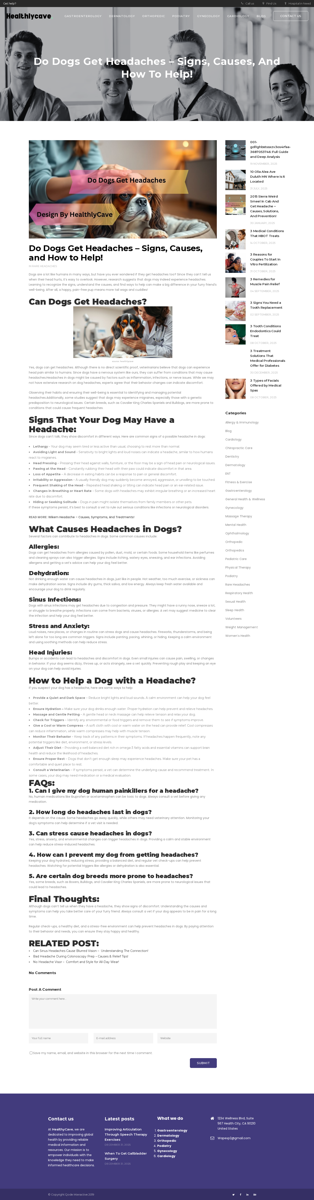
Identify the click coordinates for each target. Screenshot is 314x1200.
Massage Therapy (238, 516)
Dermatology (235, 465)
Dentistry (232, 456)
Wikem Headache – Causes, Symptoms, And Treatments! (91, 517)
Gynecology (234, 508)
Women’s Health (237, 636)
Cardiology (233, 439)
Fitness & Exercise (238, 482)
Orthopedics (234, 550)
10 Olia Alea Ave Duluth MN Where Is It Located (267, 176)
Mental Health (235, 525)
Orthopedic (234, 542)
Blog (228, 431)
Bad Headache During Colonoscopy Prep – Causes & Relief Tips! (80, 956)
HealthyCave (62, 1129)
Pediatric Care (236, 559)
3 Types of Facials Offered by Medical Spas (265, 385)
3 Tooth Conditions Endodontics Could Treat (265, 331)
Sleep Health (234, 610)
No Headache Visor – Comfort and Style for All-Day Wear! (76, 962)
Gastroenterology (238, 491)
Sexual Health (235, 601)
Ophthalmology (237, 533)
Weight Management (241, 627)
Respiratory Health (239, 593)
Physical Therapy (238, 567)
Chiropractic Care (238, 448)
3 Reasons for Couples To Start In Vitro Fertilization (265, 259)
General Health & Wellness (245, 499)
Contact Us (290, 16)
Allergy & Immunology (242, 422)
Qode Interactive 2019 (79, 1194)
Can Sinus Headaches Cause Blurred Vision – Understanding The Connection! (90, 951)
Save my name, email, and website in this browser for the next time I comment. (93, 1053)
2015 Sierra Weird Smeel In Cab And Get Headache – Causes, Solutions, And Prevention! (265, 206)
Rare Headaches (44, 266)
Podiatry (231, 576)
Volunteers (233, 619)
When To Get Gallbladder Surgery (126, 1156)
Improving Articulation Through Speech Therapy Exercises (126, 1134)
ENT (228, 473)
